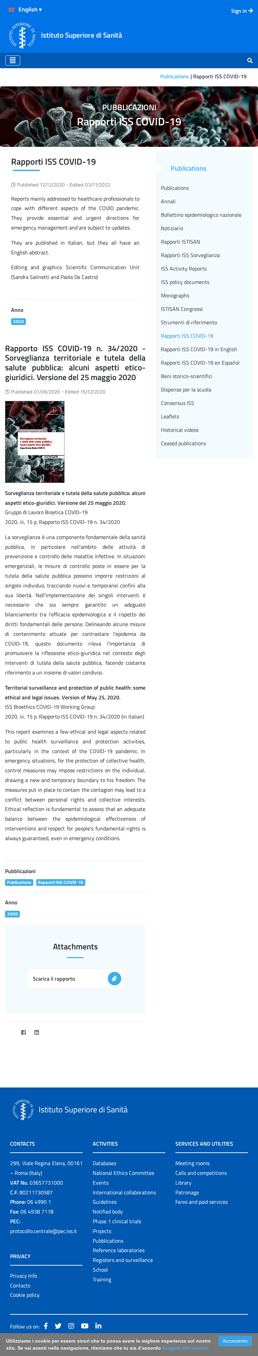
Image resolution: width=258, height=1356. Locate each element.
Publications (174, 76)
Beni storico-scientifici (186, 376)
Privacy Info (23, 1276)
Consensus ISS (177, 403)
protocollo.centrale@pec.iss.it (43, 1231)
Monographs (175, 295)
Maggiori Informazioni (185, 1348)
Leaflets (170, 416)
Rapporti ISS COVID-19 (187, 336)
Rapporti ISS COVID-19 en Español (200, 363)
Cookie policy (25, 1295)
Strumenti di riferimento (189, 322)
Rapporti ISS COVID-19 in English (199, 349)
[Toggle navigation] (12, 60)
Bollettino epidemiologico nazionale (201, 215)
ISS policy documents (185, 282)
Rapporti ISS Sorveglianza (190, 255)
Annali (168, 201)
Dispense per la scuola (186, 389)
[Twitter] (10, 1032)
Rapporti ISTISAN (180, 242)
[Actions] (11, 9)
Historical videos (180, 430)
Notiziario (172, 228)
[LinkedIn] (36, 1032)
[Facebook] (23, 1032)
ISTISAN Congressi (182, 309)
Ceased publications (183, 443)
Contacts (20, 1285)
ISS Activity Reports (184, 268)
